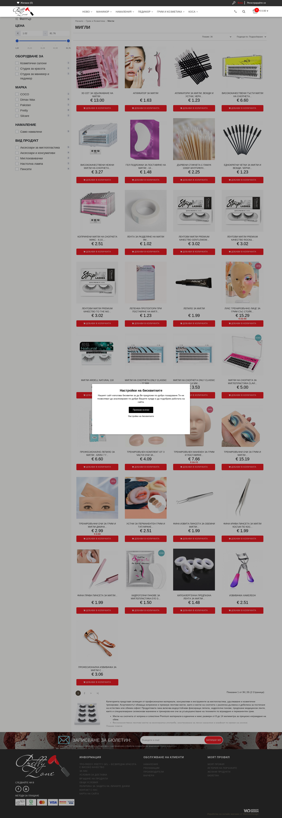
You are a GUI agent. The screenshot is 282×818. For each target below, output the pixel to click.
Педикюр (144, 11)
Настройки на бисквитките (141, 416)
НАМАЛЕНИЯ (124, 11)
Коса (191, 11)
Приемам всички (141, 410)
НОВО (86, 11)
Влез (240, 2)
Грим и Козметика (169, 11)
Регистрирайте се (256, 2)
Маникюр (102, 11)
